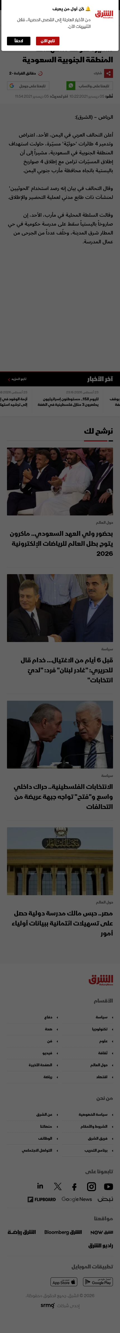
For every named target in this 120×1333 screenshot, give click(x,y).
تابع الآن (48, 41)
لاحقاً (19, 41)
